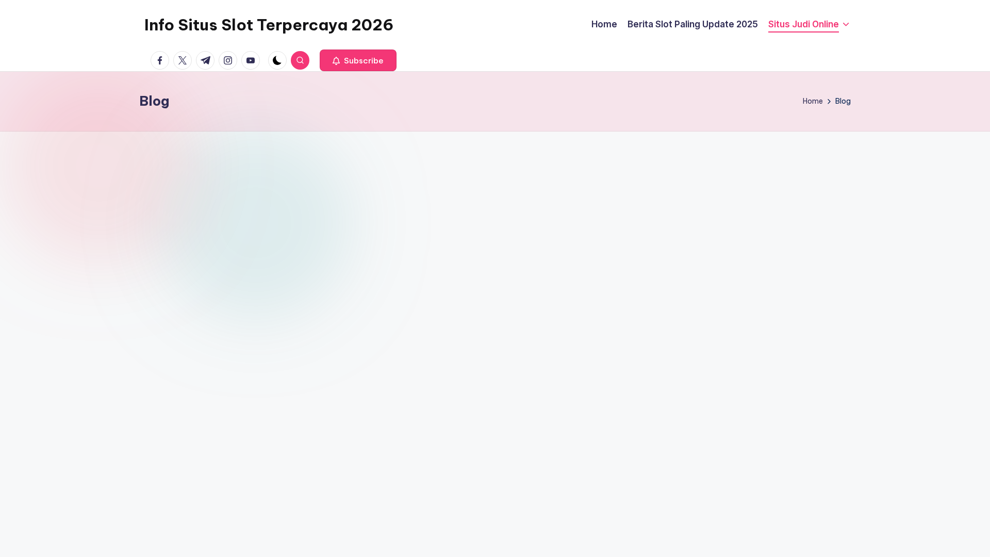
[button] (358, 60)
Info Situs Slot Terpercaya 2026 (268, 25)
